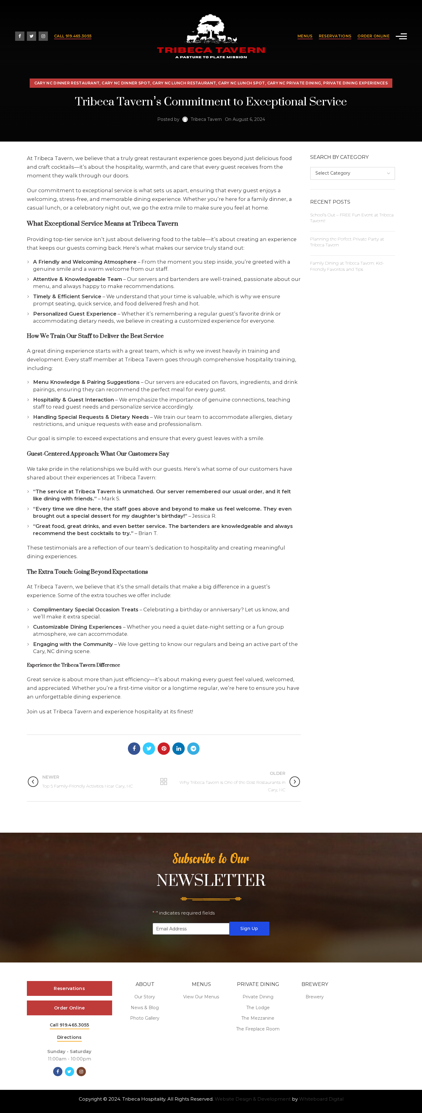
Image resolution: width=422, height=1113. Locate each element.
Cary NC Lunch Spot (241, 83)
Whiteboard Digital (321, 1099)
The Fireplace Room (258, 1029)
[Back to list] (163, 781)
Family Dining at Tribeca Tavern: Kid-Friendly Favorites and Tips (347, 266)
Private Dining (258, 997)
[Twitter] (31, 36)
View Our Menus (201, 997)
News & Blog (145, 1007)
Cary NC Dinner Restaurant (67, 83)
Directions (69, 1037)
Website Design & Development (253, 1099)
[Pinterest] (164, 748)
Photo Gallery (144, 1018)
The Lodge (258, 1007)
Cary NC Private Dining (294, 83)
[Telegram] (193, 748)
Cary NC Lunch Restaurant (184, 83)
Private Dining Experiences (355, 83)
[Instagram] (43, 36)
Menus (305, 36)
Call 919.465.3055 (72, 36)
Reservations (335, 36)
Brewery (315, 997)
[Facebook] (19, 36)
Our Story (144, 997)
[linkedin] (178, 748)
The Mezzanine (257, 1018)
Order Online (373, 36)
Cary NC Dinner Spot (126, 83)
